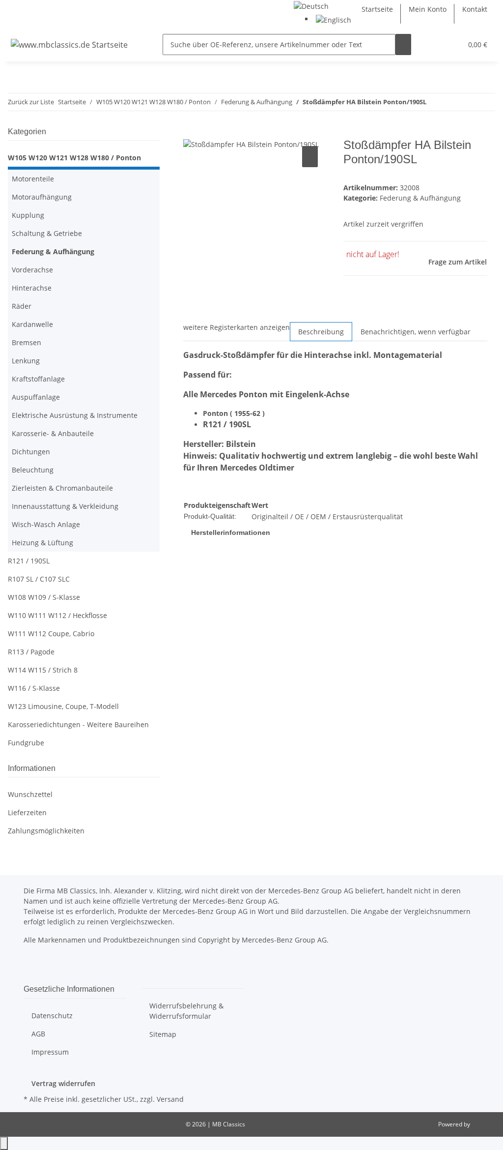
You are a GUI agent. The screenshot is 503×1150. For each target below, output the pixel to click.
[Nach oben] (4, 1143)
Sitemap (162, 1034)
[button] (435, 44)
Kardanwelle (32, 324)
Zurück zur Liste (31, 101)
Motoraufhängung (42, 197)
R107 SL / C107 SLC (39, 579)
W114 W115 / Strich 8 (43, 670)
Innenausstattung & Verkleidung (65, 506)
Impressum (50, 1052)
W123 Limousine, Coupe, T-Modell (63, 706)
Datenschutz (52, 1015)
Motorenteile (33, 178)
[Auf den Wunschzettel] (310, 156)
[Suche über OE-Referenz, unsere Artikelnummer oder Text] (403, 44)
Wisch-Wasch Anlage (46, 524)
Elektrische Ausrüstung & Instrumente (75, 415)
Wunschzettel (30, 794)
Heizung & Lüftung (42, 542)
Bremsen (26, 342)
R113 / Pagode (31, 651)
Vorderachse (32, 269)
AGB (38, 1033)
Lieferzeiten (27, 812)
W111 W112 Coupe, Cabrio (51, 633)
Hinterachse (32, 288)
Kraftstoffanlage (38, 378)
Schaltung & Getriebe (47, 233)
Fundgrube (26, 742)
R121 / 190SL (29, 560)
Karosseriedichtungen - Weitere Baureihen (78, 724)
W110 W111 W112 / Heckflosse (57, 615)
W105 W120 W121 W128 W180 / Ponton (74, 157)
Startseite (377, 9)
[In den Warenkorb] (191, 132)
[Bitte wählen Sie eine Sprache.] (311, 5)
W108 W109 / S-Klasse (44, 597)
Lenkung (26, 360)
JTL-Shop (483, 1124)
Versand (170, 1099)
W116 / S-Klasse (34, 688)
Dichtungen (31, 451)
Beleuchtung (33, 469)
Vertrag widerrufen (63, 1083)
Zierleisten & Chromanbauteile (62, 488)
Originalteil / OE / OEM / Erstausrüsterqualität (327, 516)
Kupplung (28, 215)
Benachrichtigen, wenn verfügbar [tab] (416, 331)
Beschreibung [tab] (321, 331)
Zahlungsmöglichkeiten (46, 830)
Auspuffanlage (36, 397)
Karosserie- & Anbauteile (53, 433)
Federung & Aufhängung (420, 198)
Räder (21, 306)
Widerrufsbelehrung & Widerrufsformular (186, 1011)
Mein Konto (428, 9)
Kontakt (474, 9)
